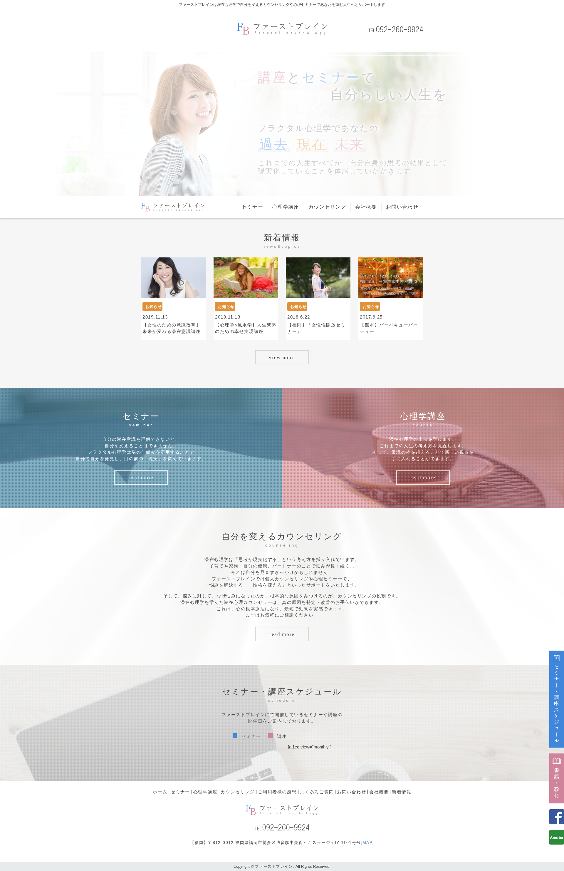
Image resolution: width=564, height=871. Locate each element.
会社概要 (366, 207)
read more (141, 477)
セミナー (252, 207)
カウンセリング (327, 207)
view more (282, 357)
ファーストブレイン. (274, 866)
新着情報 (401, 792)
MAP (367, 842)
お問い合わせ (402, 207)
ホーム (160, 792)
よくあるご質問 (317, 792)
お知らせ (153, 306)
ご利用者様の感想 (277, 792)
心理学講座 (285, 207)
